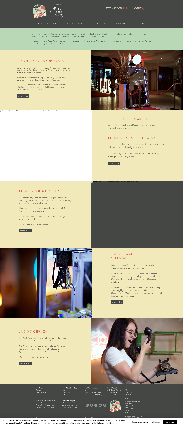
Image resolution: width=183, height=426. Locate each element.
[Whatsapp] (91, 405)
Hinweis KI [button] (128, 392)
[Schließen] (180, 422)
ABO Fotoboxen (130, 408)
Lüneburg (41, 43)
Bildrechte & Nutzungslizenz (134, 406)
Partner (127, 410)
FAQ (126, 399)
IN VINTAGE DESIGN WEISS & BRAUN (134, 138)
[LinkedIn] (87, 405)
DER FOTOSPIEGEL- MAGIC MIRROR (41, 61)
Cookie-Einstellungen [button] (140, 422)
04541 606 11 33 (74, 403)
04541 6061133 (47, 405)
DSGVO (128, 394)
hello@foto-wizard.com (47, 400)
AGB (126, 390)
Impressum (128, 388)
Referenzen (128, 403)
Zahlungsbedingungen (132, 401)
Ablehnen (156, 422)
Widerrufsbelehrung (131, 397)
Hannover (65, 43)
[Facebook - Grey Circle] (95, 405)
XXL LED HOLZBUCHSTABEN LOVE (130, 119)
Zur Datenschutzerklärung (104, 423)
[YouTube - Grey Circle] (100, 405)
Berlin (34, 43)
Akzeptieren (170, 422)
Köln (48, 43)
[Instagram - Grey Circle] (104, 405)
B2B (126, 412)
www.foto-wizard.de (43, 403)
